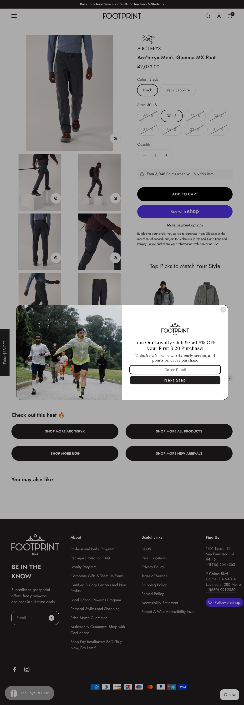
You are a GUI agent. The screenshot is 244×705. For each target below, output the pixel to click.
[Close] (223, 310)
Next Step (175, 380)
